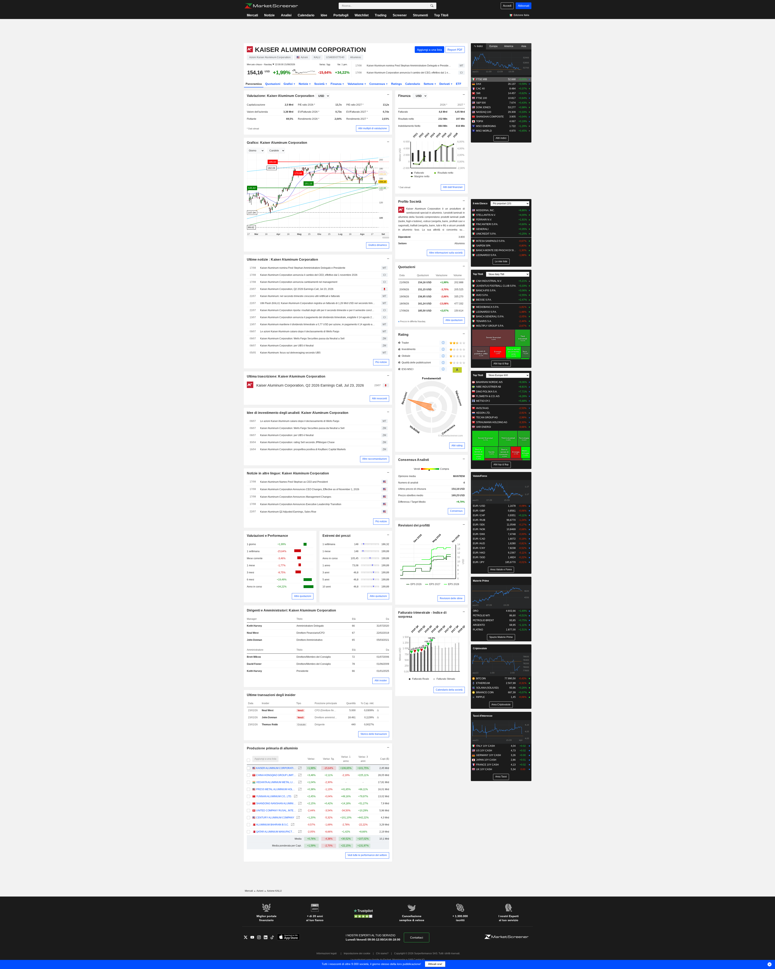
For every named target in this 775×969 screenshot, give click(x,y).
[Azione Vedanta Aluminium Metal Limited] (299, 782)
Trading (380, 15)
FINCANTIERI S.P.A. (487, 224)
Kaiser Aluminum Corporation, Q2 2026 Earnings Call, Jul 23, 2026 (296, 289)
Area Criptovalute (501, 704)
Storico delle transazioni (373, 734)
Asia (523, 46)
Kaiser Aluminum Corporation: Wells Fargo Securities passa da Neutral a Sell (302, 338)
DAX (478, 84)
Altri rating (457, 445)
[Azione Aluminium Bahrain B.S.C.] (292, 825)
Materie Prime (481, 580)
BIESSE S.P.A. (484, 299)
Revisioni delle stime (451, 598)
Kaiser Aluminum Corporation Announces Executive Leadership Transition (300, 504)
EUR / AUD (479, 543)
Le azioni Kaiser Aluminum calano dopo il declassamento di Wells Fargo (299, 331)
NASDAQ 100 (483, 112)
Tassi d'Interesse (482, 715)
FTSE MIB (481, 79)
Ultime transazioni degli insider (271, 695)
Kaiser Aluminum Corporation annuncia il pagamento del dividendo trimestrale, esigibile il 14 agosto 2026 (318, 317)
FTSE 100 (481, 98)
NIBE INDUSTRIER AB (488, 386)
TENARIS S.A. (484, 321)
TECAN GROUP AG (487, 417)
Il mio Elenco (480, 203)
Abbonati (523, 5)
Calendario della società (449, 689)
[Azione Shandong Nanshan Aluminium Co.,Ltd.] (299, 803)
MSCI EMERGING (486, 126)
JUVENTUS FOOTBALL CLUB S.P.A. (496, 285)
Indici (479, 46)
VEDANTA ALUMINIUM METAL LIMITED (276, 782)
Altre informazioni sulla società (446, 252)
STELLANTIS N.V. (486, 215)
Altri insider (381, 680)
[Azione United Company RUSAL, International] (299, 811)
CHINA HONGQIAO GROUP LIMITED (276, 775)
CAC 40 (480, 88)
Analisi (286, 15)
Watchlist (362, 15)
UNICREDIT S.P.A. (486, 233)
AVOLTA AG (482, 408)
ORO (475, 610)
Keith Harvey (254, 625)
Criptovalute (480, 648)
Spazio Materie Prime (501, 637)
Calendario (306, 15)
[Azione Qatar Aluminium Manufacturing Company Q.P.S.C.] (299, 832)
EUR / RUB (479, 520)
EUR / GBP (479, 510)
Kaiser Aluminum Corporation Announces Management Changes (295, 496)
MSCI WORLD (484, 130)
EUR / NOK (479, 529)
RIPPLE (480, 697)
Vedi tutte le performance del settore (367, 855)
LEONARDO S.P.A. (486, 255)
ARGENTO (479, 625)
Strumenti (420, 15)
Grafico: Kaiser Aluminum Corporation (277, 142)
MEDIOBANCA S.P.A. (487, 307)
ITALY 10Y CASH (485, 746)
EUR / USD (479, 505)
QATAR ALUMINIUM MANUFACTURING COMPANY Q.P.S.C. (276, 831)
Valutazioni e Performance (267, 535)
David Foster (254, 664)
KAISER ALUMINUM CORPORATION (276, 768)
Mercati (252, 15)
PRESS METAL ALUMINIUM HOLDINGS (276, 789)
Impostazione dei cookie (357, 953)
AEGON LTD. (483, 412)
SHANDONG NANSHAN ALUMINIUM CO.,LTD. (276, 803)
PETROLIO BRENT (483, 620)
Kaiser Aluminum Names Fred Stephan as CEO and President (294, 481)
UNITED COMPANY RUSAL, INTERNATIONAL (276, 810)
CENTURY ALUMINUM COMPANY (275, 817)
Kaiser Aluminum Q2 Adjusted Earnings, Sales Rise (288, 511)
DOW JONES (483, 107)
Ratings (396, 83)
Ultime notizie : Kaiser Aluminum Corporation (282, 259)
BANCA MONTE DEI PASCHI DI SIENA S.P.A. (496, 250)
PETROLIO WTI (481, 615)
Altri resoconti (379, 398)
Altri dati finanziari (453, 187)
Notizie (269, 15)
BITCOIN (481, 678)
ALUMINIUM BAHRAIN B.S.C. (272, 824)
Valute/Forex (480, 476)
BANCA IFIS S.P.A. (486, 290)
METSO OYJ (483, 401)
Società (319, 83)
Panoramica (254, 83)
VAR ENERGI (483, 427)
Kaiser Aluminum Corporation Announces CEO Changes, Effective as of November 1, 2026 (309, 489)
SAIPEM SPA (483, 245)
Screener (400, 15)
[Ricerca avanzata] (431, 6)
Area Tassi (501, 776)
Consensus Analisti (413, 459)
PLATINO (478, 629)
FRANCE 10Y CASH (487, 764)
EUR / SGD (479, 557)
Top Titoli (441, 15)
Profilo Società (409, 201)
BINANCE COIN (485, 692)
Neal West (253, 632)
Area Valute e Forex (501, 569)
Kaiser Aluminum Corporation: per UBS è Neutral (287, 345)
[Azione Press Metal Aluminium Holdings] (299, 789)
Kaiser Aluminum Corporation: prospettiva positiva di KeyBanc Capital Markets (303, 449)
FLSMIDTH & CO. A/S (488, 396)
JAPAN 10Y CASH (486, 759)
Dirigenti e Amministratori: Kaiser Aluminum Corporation (291, 610)
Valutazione (356, 83)
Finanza (336, 83)
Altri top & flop (501, 363)
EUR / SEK (479, 524)
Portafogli (340, 15)
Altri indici (501, 138)
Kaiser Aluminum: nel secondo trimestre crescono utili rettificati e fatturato (300, 296)
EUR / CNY (479, 548)
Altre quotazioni (302, 596)
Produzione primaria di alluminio (272, 748)
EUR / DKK (479, 534)
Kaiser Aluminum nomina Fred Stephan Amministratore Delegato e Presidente (409, 65)
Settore (429, 83)
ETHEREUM (483, 683)
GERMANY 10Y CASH (488, 755)
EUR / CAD (479, 538)
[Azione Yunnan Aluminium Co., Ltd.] (295, 796)
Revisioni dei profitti (414, 525)
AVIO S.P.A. (482, 295)
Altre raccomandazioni (374, 458)
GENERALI (482, 229)
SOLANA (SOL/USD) (487, 687)
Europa (493, 46)
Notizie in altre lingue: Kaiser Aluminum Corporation (288, 473)
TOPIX (479, 121)
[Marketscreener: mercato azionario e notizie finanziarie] (271, 6)
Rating (403, 334)
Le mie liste (501, 261)
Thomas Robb (270, 724)
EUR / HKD (479, 552)
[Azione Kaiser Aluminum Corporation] (299, 768)
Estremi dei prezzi (337, 535)
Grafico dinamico (377, 245)
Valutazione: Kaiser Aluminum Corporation (280, 96)
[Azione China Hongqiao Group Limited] (299, 775)
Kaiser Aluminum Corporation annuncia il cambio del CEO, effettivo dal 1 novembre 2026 (409, 72)
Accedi (507, 5)
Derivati (445, 83)
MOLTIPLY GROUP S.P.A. (490, 325)
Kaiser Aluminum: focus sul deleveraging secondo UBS (290, 352)
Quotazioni (272, 83)
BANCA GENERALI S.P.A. (490, 316)
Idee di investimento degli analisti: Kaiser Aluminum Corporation (298, 412)
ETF (458, 83)
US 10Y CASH (484, 750)
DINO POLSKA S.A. (486, 391)
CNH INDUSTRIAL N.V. (489, 281)
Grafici (288, 83)
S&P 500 (481, 102)
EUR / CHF (479, 515)
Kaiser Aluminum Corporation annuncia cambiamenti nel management (298, 282)
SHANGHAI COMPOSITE (490, 116)
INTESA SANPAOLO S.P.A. (490, 241)
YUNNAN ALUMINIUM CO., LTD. (274, 796)
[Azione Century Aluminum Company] (297, 818)
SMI (478, 93)
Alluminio (460, 243)
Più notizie (381, 362)
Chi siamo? (382, 953)
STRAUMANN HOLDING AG (491, 422)
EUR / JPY (478, 562)
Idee (324, 15)
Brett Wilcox (254, 656)
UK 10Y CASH (484, 769)
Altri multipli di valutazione (372, 128)
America (508, 46)
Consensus (377, 83)
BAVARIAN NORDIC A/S (489, 382)
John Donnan (254, 640)
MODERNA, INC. (485, 210)
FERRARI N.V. (484, 219)
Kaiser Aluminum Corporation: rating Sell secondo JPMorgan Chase (297, 442)
